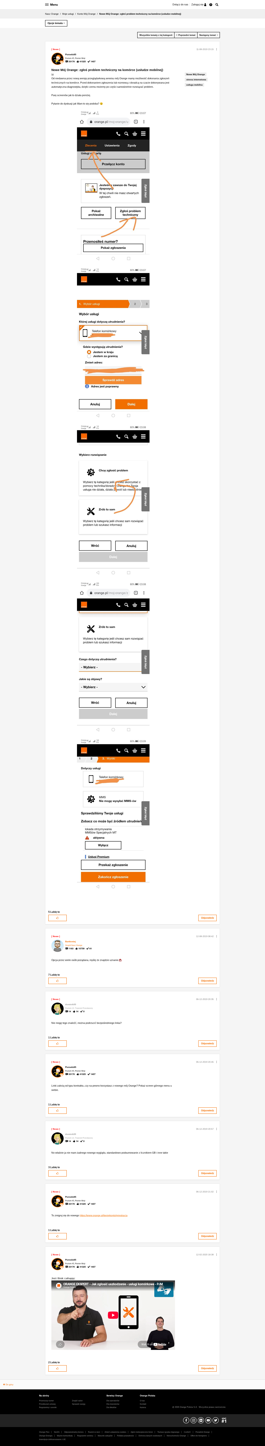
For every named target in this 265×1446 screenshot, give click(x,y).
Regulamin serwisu (85, 1436)
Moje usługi (68, 14)
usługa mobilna (194, 85)
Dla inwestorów (112, 1404)
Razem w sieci (94, 1432)
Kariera (143, 1407)
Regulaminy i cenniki (48, 1407)
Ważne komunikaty (65, 1436)
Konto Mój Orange (86, 14)
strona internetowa (196, 79)
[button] (216, 49)
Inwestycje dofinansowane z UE (52, 1439)
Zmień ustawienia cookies (115, 1432)
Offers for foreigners (198, 1436)
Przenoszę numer (46, 1401)
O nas (142, 1401)
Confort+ (187, 1432)
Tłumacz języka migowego (168, 1432)
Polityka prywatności (125, 1436)
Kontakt (143, 1404)
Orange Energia (45, 1436)
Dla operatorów (112, 1401)
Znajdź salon (77, 1401)
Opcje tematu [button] (55, 23)
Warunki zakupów (105, 1436)
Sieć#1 (57, 1432)
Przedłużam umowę (47, 1404)
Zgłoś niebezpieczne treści (142, 1432)
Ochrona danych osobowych (150, 1436)
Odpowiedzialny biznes (74, 1432)
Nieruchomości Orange (176, 1436)
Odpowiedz (207, 918)
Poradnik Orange (203, 1432)
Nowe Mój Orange (195, 74)
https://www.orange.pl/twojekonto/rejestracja (103, 1215)
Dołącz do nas (180, 4)
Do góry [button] (9, 1384)
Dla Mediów (111, 1407)
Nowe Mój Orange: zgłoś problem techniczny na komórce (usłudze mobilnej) (107, 70)
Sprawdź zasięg (78, 1404)
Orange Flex (44, 1432)
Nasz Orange (52, 14)
